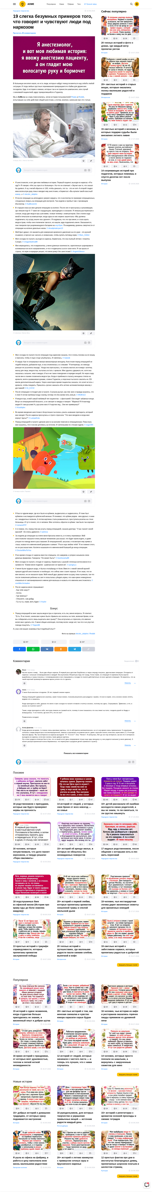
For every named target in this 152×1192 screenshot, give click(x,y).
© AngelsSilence (77, 251)
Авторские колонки (20, 1167)
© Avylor (42, 602)
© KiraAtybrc (20, 407)
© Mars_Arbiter (84, 235)
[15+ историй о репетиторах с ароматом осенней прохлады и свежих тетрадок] (120, 1096)
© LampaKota (34, 418)
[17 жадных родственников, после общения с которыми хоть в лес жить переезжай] (120, 832)
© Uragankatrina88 (29, 242)
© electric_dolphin (30, 194)
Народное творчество (21, 11)
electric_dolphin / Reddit (85, 634)
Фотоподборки (62, 1126)
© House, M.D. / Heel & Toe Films (23, 160)
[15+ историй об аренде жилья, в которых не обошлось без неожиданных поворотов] (76, 832)
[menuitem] (51, 4)
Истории (104, 53)
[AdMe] (26, 4)
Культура (104, 1170)
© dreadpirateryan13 (55, 228)
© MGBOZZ (81, 395)
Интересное (105, 97)
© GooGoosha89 (62, 558)
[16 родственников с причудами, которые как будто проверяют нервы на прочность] (32, 787)
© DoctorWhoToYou (23, 550)
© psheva (44, 532)
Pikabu (74, 97)
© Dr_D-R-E (29, 388)
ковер (17, 194)
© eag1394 (88, 425)
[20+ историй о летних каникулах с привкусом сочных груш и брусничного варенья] (76, 1141)
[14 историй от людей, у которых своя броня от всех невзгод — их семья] (76, 787)
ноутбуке (59, 225)
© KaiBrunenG (31, 204)
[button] (26, 642)
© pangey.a (71, 565)
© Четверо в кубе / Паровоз (21, 491)
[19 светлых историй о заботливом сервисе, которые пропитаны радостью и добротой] (120, 929)
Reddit (81, 97)
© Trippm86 (35, 625)
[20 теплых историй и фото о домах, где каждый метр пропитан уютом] (120, 26)
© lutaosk (66, 358)
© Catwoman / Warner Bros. (21, 333)
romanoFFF (22, 525)
